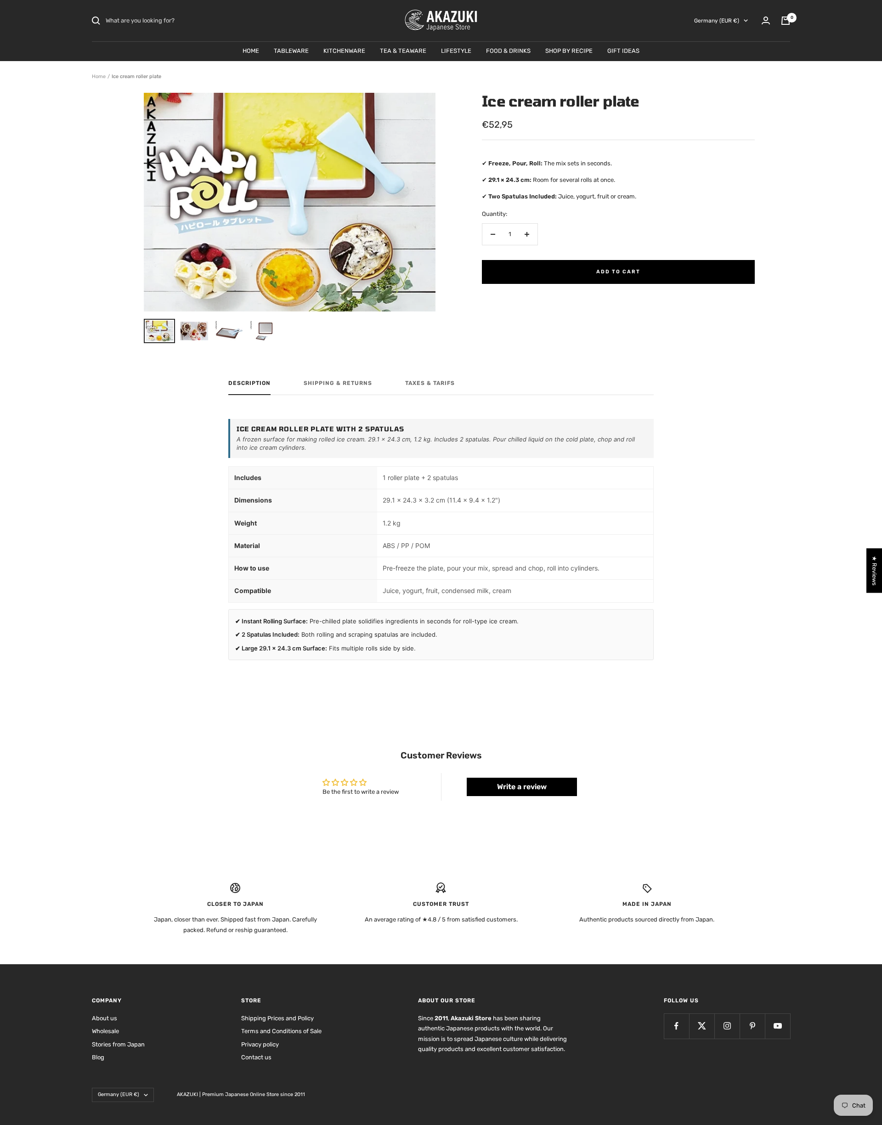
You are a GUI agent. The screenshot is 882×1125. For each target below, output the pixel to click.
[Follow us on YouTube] (777, 1026)
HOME (251, 50)
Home (99, 76)
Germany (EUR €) (716, 20)
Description (249, 383)
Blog (98, 1057)
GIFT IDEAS (623, 50)
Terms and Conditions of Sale (281, 1031)
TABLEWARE (291, 50)
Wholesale (105, 1031)
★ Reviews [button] (874, 570)
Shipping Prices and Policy (277, 1018)
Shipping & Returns (338, 383)
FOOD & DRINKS (508, 50)
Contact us (256, 1057)
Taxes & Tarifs (430, 383)
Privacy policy (260, 1044)
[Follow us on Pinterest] (752, 1026)
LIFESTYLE (456, 50)
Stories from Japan (118, 1044)
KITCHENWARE (344, 50)
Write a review (522, 786)
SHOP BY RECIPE (569, 50)
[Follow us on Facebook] (676, 1026)
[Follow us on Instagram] (727, 1026)
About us (104, 1018)
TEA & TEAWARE (403, 50)
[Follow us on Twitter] (701, 1026)
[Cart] (785, 21)
